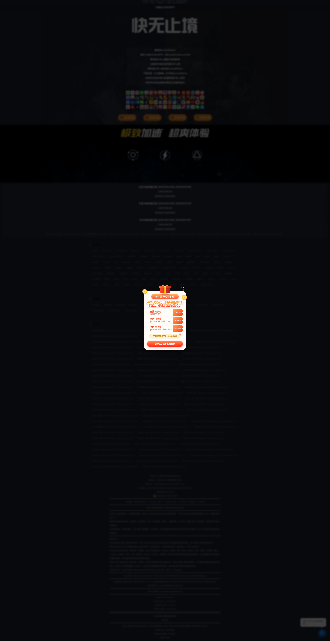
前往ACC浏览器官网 (165, 344)
